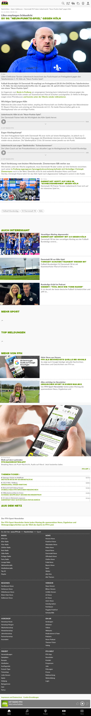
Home (9, 714)
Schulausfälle (50, 613)
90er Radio (5, 544)
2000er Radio (5, 547)
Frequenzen (49, 663)
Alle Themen (50, 577)
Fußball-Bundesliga (10, 211)
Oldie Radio (5, 553)
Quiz (2, 687)
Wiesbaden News (51, 544)
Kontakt (48, 660)
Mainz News (50, 547)
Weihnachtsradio (6, 565)
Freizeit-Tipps (5, 669)
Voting (48, 645)
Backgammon (5, 684)
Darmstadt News (51, 553)
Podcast (45, 714)
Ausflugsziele (5, 666)
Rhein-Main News (7, 595)
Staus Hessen (50, 586)
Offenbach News (51, 556)
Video (64, 714)
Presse (48, 672)
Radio (4, 535)
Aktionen (49, 625)
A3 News (49, 595)
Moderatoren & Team (53, 633)
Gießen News (50, 559)
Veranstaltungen (6, 654)
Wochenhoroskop (7, 628)
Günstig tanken (51, 604)
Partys (3, 690)
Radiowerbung (50, 675)
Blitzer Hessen (50, 589)
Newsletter (49, 657)
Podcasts (49, 636)
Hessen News (50, 539)
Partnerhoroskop (7, 636)
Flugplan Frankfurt (52, 610)
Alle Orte (49, 574)
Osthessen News (7, 589)
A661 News (50, 601)
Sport (13, 9)
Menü (82, 714)
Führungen (49, 669)
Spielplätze (4, 657)
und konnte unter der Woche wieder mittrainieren (44, 97)
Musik (27, 714)
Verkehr (49, 583)
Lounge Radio (5, 562)
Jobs (47, 666)
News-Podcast (50, 639)
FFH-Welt (50, 651)
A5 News (49, 598)
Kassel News (50, 550)
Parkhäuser (49, 607)
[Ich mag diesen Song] (78, 704)
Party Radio (5, 559)
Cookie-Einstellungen (31, 697)
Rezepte (4, 660)
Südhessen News (7, 598)
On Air (48, 619)
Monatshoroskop (7, 630)
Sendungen (49, 622)
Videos (48, 628)
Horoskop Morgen (7, 625)
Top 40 (3, 571)
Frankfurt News (51, 541)
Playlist (68, 2)
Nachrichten (5, 9)
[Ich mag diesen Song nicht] (87, 704)
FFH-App (85, 469)
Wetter (78, 2)
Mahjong (4, 681)
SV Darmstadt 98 (29, 211)
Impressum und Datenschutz (11, 697)
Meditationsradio (7, 568)
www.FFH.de (15, 532)
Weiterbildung (50, 678)
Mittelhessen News (7, 592)
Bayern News (50, 565)
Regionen (5, 583)
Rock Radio (5, 550)
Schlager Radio (6, 556)
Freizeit (4, 651)
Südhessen (19, 9)
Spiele (3, 678)
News (48, 535)
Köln (41, 211)
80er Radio (5, 541)
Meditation (5, 663)
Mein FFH (88, 2)
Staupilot (73, 2)
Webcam (83, 2)
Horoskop (6, 619)
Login (47, 681)
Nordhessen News (7, 586)
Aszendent (4, 639)
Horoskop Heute (6, 622)
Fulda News (49, 562)
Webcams (49, 630)
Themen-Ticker (9, 474)
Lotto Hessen (5, 675)
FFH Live (4, 539)
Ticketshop (5, 672)
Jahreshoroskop (6, 633)
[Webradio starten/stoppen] (82, 704)
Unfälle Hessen (51, 592)
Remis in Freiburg (24, 92)
